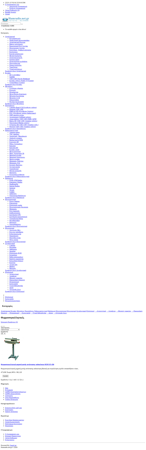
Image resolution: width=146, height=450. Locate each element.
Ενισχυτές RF (14, 142)
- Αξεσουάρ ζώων (60, 313)
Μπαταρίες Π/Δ (14, 163)
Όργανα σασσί (14, 59)
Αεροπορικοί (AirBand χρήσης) (20, 117)
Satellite (12, 77)
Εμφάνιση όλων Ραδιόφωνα (14, 197)
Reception (12, 247)
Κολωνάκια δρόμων (16, 261)
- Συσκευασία (25, 313)
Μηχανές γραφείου (15, 278)
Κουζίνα (12, 263)
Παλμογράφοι (14, 100)
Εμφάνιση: (4, 331)
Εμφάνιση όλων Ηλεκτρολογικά (16, 226)
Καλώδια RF (13, 148)
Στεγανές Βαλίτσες (15, 165)
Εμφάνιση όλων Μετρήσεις (14, 104)
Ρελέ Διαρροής (14, 211)
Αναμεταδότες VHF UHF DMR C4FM (22, 119)
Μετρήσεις (9, 86)
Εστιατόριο (13, 255)
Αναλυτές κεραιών (15, 138)
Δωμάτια (12, 251)
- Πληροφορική (13, 313)
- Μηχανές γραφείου (123, 311)
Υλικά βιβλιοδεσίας (16, 286)
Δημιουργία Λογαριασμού (18, 6)
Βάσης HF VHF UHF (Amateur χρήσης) (23, 121)
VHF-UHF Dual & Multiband (19, 79)
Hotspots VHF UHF (16, 109)
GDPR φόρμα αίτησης (12, 394)
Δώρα (11, 288)
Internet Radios (14, 186)
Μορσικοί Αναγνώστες (17, 157)
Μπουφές (12, 268)
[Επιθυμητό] (9, 376)
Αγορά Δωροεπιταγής (12, 422)
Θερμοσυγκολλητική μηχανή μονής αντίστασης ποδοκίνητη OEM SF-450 (27, 364)
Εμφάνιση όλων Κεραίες (13, 84)
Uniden (11, 192)
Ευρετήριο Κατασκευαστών (14, 420)
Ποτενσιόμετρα (14, 63)
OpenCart (13, 445)
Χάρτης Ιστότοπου (11, 412)
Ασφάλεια (12, 276)
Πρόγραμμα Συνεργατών (13, 424)
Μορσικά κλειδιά (15, 155)
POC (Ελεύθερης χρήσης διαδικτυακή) (22, 113)
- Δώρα (50, 313)
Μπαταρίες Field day (16, 161)
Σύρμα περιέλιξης (15, 65)
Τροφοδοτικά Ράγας (16, 219)
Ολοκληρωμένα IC (15, 58)
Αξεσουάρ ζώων (15, 289)
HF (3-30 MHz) (14, 75)
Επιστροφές (9, 410)
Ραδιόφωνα (9, 178)
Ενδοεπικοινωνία (15, 234)
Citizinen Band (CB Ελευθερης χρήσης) (23, 107)
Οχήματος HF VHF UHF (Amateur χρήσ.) (23, 125)
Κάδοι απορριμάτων (16, 257)
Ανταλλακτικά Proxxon (17, 42)
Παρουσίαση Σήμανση (17, 280)
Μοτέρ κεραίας (14, 159)
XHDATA (13, 194)
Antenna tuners (14, 132)
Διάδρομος (13, 249)
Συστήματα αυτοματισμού (18, 217)
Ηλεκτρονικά (9, 228)
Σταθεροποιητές (14, 213)
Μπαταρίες (13, 209)
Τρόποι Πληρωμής (11, 399)
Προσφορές (9, 426)
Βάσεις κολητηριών (16, 44)
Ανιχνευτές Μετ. (15, 230)
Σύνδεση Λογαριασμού (17, 8)
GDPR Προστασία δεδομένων (15, 392)
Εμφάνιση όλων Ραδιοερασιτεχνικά (17, 176)
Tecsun (11, 190)
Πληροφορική (14, 282)
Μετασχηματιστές (15, 56)
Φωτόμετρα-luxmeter (16, 102)
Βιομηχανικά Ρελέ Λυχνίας (18, 46)
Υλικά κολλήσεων (15, 69)
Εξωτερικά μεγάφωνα (16, 174)
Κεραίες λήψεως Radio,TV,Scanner (21, 81)
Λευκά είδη (13, 265)
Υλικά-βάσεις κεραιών (17, 82)
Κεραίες (8, 73)
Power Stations (14, 201)
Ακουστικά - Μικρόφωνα (18, 136)
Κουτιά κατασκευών (16, 54)
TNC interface (14, 134)
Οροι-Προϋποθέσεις (12, 397)
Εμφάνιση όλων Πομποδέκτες (15, 128)
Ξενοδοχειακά (10, 243)
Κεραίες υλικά (14, 150)
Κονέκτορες (13, 52)
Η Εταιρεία (9, 390)
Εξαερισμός (13, 203)
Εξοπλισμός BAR (15, 253)
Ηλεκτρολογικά (10, 199)
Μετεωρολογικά (15, 151)
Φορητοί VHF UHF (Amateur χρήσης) (22, 127)
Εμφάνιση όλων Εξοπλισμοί (14, 291)
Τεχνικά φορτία (14, 167)
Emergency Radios (15, 182)
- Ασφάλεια (110, 311)
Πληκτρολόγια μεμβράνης (18, 61)
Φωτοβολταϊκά (14, 220)
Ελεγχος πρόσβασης (16, 232)
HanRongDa (13, 184)
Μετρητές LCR (14, 98)
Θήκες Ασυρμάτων (15, 144)
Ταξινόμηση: (5, 328)
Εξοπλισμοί (9, 272)
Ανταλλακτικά (10, 36)
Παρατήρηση (13, 236)
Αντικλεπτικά (13, 274)
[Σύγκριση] (11, 376)
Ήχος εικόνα (13, 240)
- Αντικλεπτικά (100, 311)
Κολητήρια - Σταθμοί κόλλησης (20, 50)
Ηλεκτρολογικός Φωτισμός (18, 207)
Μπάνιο (12, 266)
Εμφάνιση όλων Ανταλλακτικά (15, 71)
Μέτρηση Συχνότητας (16, 96)
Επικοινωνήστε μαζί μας (13, 408)
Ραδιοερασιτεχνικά (11, 130)
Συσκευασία (13, 284)
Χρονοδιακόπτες (15, 224)
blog (6, 388)
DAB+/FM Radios (15, 180)
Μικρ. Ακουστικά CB (16, 153)
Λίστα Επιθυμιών (11, 438)
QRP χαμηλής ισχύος (16, 115)
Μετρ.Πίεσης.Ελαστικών (18, 94)
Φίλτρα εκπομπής (15, 171)
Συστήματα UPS (15, 215)
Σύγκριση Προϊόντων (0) (9, 322)
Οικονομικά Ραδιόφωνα (17, 196)
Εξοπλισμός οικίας (15, 205)
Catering (12, 245)
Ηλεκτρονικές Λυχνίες (17, 48)
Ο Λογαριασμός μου (12, 434)
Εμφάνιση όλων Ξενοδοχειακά (15, 270)
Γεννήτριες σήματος (16, 88)
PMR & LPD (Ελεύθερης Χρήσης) (21, 111)
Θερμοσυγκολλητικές (12, 301)
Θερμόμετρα (13, 92)
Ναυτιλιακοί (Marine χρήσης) (19, 123)
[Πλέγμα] (4, 326)
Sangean (12, 188)
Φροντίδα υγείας (15, 238)
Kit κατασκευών (15, 38)
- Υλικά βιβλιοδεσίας (38, 313)
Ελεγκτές (12, 90)
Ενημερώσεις (9, 440)
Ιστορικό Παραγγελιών (13, 436)
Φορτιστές (12, 173)
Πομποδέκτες (9, 105)
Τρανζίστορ (13, 67)
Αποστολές (9, 396)
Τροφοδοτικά (13, 169)
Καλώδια (12, 146)
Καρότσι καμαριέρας (16, 259)
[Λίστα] (2, 326)
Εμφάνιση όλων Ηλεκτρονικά (15, 242)
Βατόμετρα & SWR (16, 140)
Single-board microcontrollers (19, 40)
